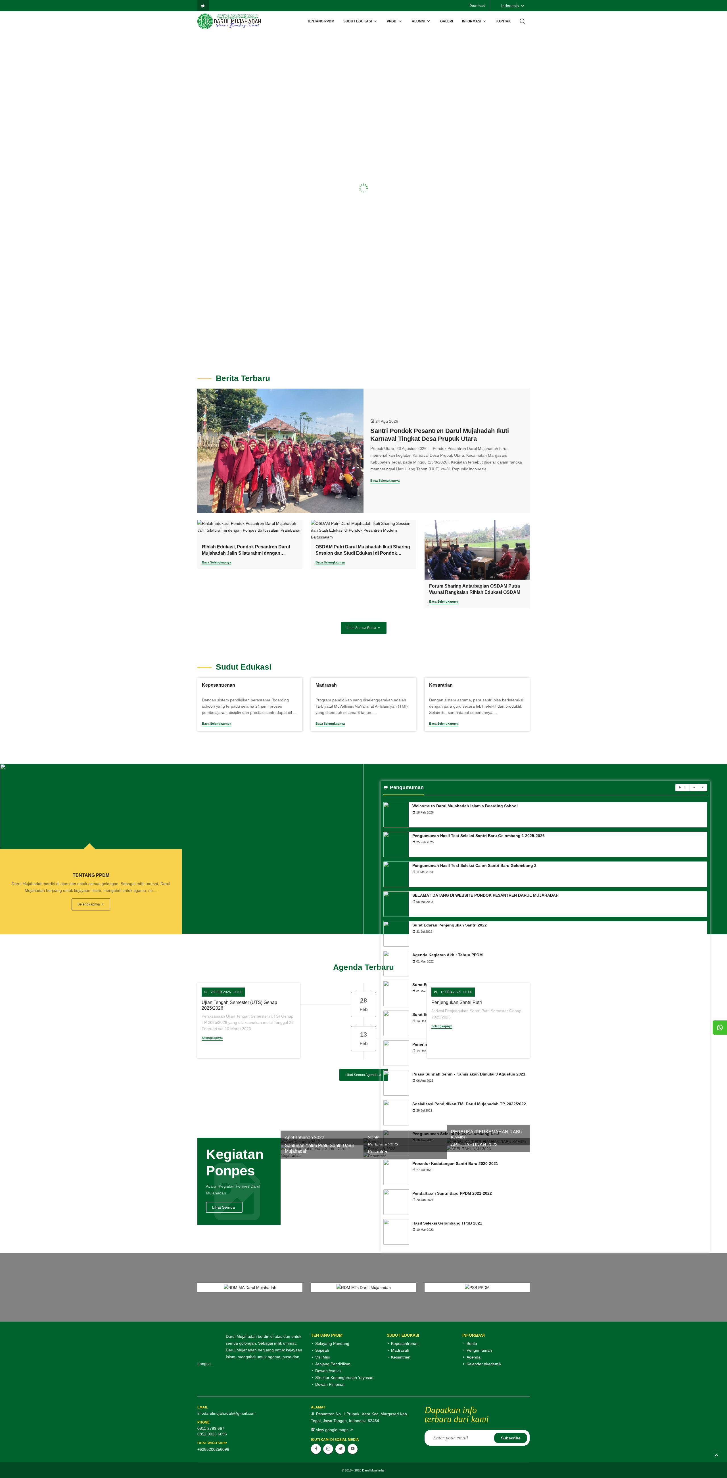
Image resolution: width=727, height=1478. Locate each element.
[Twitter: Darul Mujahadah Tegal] (340, 1449)
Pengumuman (479, 1350)
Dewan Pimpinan (330, 1384)
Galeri (446, 21)
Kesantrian (400, 1357)
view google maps (332, 1429)
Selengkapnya (89, 904)
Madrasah (400, 1350)
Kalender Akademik (484, 1364)
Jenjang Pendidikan (332, 1364)
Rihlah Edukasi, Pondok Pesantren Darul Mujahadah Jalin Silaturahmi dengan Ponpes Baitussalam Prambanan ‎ (246, 553)
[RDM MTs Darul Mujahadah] (364, 1287)
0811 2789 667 (210, 1428)
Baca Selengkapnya (385, 480)
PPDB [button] (391, 21)
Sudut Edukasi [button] (357, 21)
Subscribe (511, 1438)
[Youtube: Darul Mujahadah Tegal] (353, 1449)
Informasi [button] (471, 21)
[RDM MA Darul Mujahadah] (250, 1287)
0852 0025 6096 (212, 1434)
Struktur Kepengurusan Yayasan (344, 1377)
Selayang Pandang (332, 1343)
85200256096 (216, 1449)
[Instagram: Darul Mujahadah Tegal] (328, 1449)
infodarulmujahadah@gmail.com (226, 1413)
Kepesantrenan (405, 1343)
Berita (472, 1343)
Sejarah (322, 1350)
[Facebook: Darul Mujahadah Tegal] (316, 1449)
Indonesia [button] (510, 5)
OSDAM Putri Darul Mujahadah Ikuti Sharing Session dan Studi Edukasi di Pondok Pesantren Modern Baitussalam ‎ (363, 553)
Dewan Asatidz (328, 1370)
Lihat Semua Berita (362, 628)
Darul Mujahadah (373, 1470)
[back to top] (716, 1456)
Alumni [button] (418, 21)
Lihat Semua (223, 1207)
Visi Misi (322, 1357)
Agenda (474, 1357)
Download (477, 6)
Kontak (503, 21)
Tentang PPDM (320, 21)
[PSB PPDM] (477, 1287)
